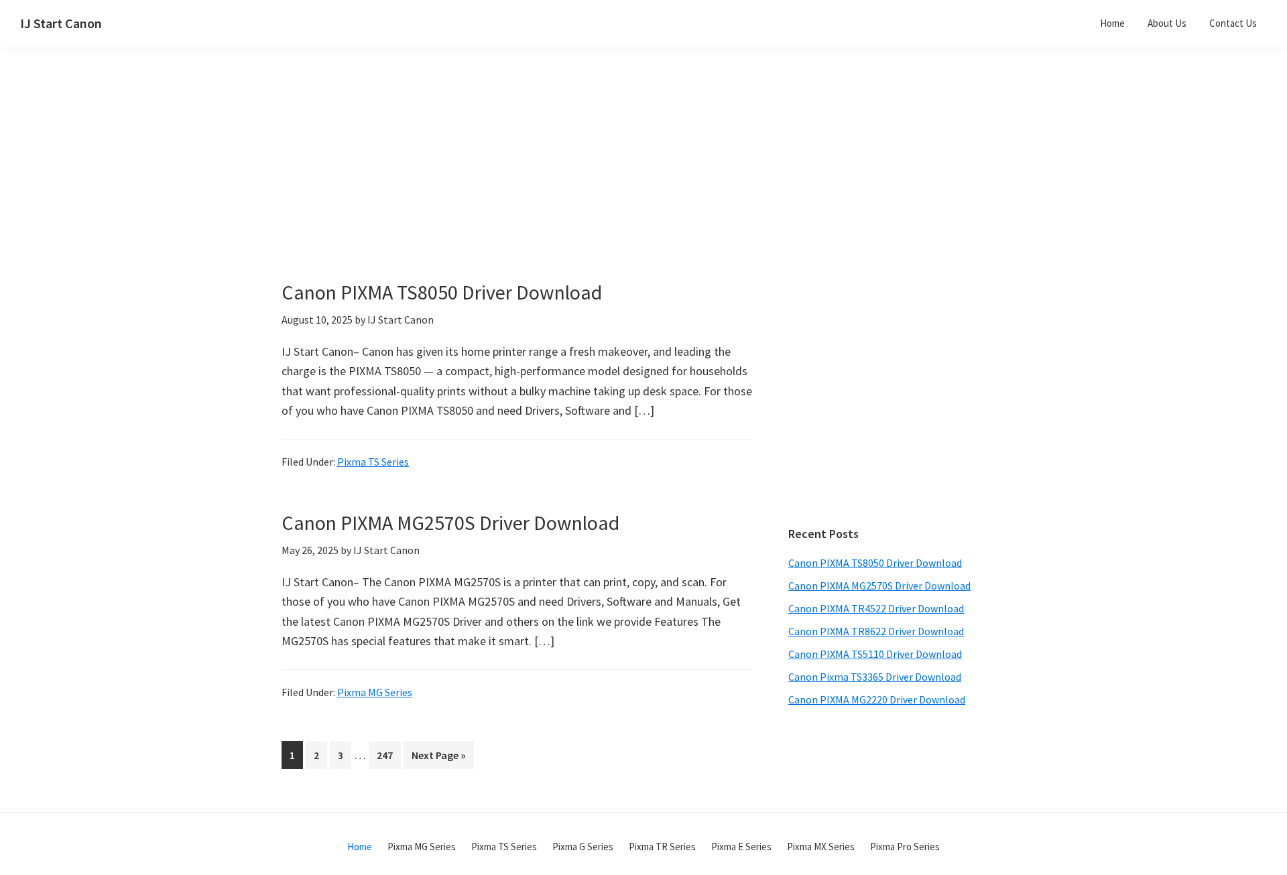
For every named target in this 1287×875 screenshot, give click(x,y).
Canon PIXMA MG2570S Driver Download (450, 522)
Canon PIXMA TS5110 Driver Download (875, 654)
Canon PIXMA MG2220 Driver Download (876, 699)
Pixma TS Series (373, 461)
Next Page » (438, 758)
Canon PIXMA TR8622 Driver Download (876, 631)
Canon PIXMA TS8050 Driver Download (442, 292)
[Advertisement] (550, 186)
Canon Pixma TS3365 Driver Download (874, 676)
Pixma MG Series (374, 692)
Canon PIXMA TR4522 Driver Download (876, 608)
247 (387, 755)
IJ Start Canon (61, 23)
